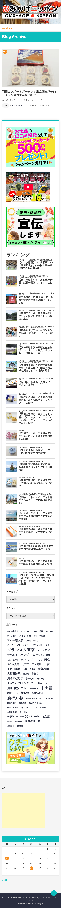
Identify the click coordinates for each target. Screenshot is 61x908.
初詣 (32, 668)
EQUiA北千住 (12, 631)
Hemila (27, 904)
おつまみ (49, 631)
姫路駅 (26, 674)
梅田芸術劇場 (12, 707)
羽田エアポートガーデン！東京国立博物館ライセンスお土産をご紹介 (29, 93)
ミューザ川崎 (12, 660)
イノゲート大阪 (13, 645)
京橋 (25, 669)
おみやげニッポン (23, 105)
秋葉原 (46, 716)
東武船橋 (49, 698)
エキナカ (26, 645)
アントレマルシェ (33, 641)
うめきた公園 (37, 631)
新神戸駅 (15, 697)
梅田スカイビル (35, 703)
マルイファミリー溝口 (40, 655)
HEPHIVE (25, 631)
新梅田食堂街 (37, 693)
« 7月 (4, 880)
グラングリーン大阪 (41, 645)
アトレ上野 (11, 636)
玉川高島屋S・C (14, 712)
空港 (6, 105)
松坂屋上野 (11, 703)
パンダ (25, 654)
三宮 (47, 664)
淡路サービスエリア (29, 707)
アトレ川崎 (25, 635)
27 (31, 868)
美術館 (10, 721)
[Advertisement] (23, 810)
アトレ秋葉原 (39, 636)
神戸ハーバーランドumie (23, 716)
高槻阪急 (10, 726)
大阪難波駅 (14, 673)
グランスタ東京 (21, 649)
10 (7, 858)
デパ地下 (12, 654)
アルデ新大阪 (15, 640)
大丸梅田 (43, 669)
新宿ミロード (12, 693)
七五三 (25, 664)
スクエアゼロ (44, 650)
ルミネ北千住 (43, 659)
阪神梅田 (30, 721)
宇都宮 (35, 673)
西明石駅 (19, 721)
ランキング (27, 659)
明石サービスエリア (34, 698)
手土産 (46, 687)
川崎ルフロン (41, 683)
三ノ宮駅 (36, 664)
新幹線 (25, 692)
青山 (40, 721)
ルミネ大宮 (13, 664)
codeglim (39, 904)
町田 (25, 712)
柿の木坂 (22, 703)
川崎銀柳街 (33, 688)
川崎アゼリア (15, 678)
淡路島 (43, 707)
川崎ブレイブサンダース (20, 683)
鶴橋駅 (20, 726)
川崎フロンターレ (35, 678)
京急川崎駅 (14, 668)
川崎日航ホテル (16, 688)
